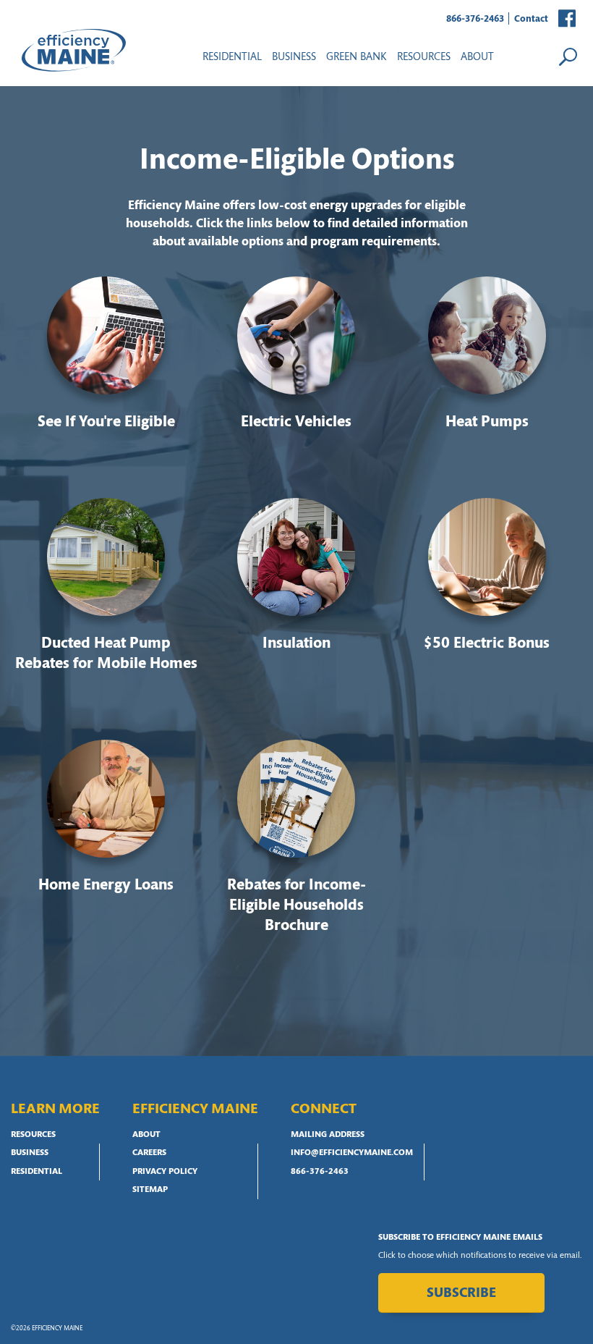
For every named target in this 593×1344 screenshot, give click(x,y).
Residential (232, 57)
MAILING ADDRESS (327, 1134)
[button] (567, 19)
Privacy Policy (164, 1171)
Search (567, 56)
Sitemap (150, 1189)
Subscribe (461, 1294)
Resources (33, 1134)
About (477, 57)
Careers (149, 1153)
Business (294, 57)
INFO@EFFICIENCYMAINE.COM (352, 1153)
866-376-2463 (475, 19)
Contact (531, 19)
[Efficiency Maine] (74, 50)
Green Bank (356, 57)
